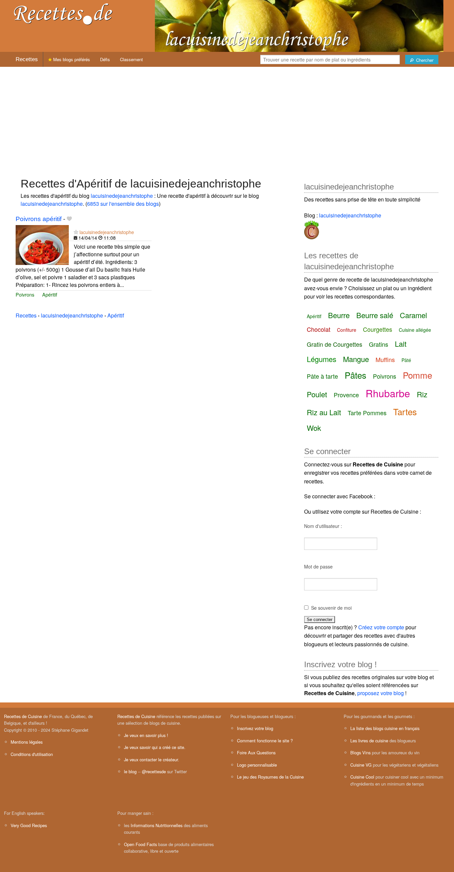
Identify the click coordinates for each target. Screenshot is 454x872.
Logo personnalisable (257, 765)
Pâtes (355, 375)
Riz (422, 394)
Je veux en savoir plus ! (146, 735)
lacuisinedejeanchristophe (122, 195)
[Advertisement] (227, 118)
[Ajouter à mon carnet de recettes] (69, 218)
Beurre (339, 315)
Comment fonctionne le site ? (265, 740)
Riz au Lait (324, 412)
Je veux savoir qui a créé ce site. (154, 747)
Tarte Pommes (367, 412)
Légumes (321, 359)
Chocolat (318, 329)
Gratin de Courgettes (334, 344)
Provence (346, 394)
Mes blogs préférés (71, 59)
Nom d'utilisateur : (323, 526)
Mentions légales (27, 742)
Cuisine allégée (415, 329)
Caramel (413, 315)
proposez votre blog (380, 693)
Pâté (406, 360)
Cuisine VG (361, 765)
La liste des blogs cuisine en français (384, 728)
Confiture (346, 329)
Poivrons (25, 294)
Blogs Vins (360, 752)
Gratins (378, 344)
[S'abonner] (76, 231)
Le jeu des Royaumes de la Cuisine (270, 777)
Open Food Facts (140, 844)
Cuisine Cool (362, 777)
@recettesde (154, 771)
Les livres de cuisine (369, 740)
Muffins (385, 359)
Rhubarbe (388, 393)
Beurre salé (374, 315)
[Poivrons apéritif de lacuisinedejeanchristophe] (42, 244)
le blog (130, 771)
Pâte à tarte (322, 376)
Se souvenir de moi (331, 607)
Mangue (356, 359)
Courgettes (377, 329)
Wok (314, 428)
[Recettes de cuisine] (63, 13)
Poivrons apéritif (38, 218)
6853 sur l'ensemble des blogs (123, 203)
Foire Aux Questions (256, 752)
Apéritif (49, 294)
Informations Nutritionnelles (156, 825)
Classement (131, 59)
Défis (105, 59)
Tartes (405, 411)
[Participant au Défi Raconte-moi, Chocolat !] (311, 228)
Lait (400, 343)
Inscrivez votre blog (255, 728)
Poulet (317, 394)
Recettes (27, 59)
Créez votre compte (381, 627)
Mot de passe (318, 566)
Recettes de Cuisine (23, 716)
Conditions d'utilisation (32, 754)
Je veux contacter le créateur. (151, 759)
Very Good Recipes (29, 825)
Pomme (417, 375)
